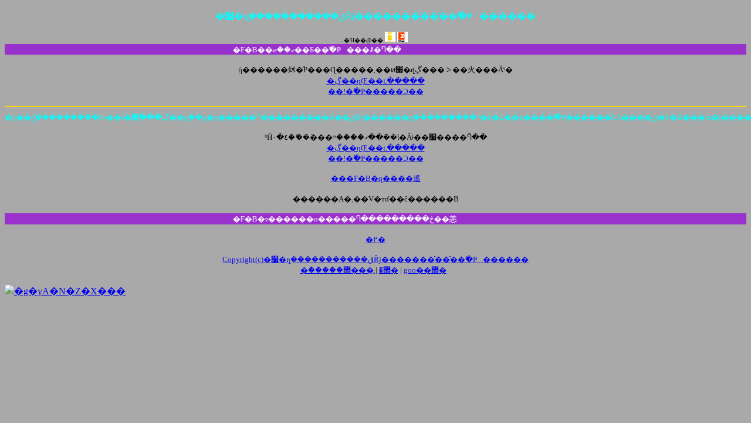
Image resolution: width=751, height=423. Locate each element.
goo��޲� (425, 270)
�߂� (375, 239)
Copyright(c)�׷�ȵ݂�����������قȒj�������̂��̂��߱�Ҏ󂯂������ (375, 259)
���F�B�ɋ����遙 (376, 178)
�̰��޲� (370, 270)
